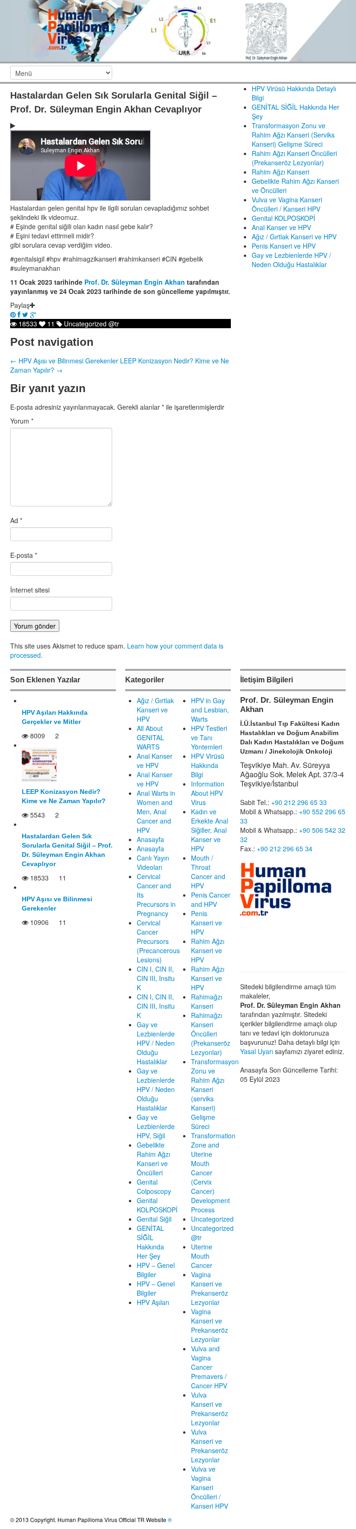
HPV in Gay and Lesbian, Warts (210, 710)
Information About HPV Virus (207, 793)
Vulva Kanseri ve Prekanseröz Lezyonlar (209, 1408)
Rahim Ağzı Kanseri (280, 171)
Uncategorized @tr (91, 323)
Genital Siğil (154, 1218)
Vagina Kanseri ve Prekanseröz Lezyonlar (209, 1288)
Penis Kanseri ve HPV (284, 245)
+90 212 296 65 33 (299, 802)
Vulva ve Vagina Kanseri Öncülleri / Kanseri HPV (287, 204)
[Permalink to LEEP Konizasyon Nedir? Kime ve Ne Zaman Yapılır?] (39, 763)
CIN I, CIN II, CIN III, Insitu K (156, 978)
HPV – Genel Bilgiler (156, 1270)
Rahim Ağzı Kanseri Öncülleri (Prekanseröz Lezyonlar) (294, 158)
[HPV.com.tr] (178, 29)
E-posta (23, 555)
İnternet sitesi (30, 589)
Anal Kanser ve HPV (281, 227)
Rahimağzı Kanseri (206, 1001)
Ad (16, 520)
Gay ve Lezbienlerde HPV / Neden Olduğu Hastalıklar (291, 259)
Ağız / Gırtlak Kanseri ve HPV (294, 236)
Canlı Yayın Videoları (153, 862)
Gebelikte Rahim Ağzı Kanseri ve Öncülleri (153, 1158)
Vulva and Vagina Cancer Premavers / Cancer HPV (209, 1367)
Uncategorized (212, 1218)
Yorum (21, 420)
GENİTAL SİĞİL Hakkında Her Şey (150, 1242)
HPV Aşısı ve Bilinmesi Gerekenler (64, 360)
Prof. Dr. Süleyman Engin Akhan (134, 282)
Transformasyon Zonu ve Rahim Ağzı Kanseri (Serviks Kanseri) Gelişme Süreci (293, 135)
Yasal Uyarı (256, 1051)
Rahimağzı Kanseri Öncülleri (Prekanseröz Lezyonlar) (210, 1034)
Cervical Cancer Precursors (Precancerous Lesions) (158, 941)
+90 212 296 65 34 (284, 848)
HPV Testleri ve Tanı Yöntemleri (209, 737)
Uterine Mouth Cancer (201, 1256)
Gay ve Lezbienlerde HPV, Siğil (156, 1126)
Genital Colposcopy (154, 1186)
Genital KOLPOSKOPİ (283, 218)
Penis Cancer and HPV (210, 899)
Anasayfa (150, 839)
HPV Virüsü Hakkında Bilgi (207, 765)
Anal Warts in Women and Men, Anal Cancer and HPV (156, 811)
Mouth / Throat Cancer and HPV (208, 871)
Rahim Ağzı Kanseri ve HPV (207, 950)
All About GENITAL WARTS (150, 737)
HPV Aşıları (153, 1302)
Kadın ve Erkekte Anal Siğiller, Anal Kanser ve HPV (209, 830)
